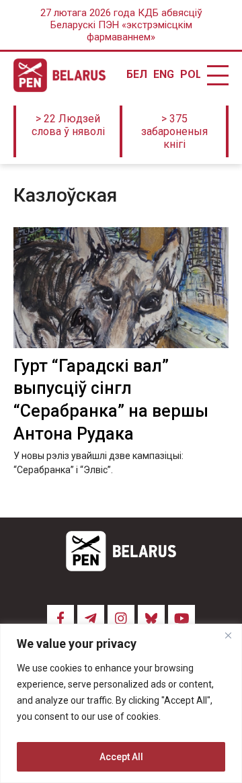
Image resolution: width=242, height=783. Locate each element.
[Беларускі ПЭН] (59, 75)
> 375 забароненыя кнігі (174, 131)
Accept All (121, 756)
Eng (163, 74)
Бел (136, 74)
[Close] (228, 635)
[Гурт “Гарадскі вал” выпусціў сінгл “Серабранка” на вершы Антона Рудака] (121, 287)
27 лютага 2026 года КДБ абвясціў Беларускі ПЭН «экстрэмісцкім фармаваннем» (121, 25)
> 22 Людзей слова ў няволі (68, 125)
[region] (121, 703)
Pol (190, 74)
